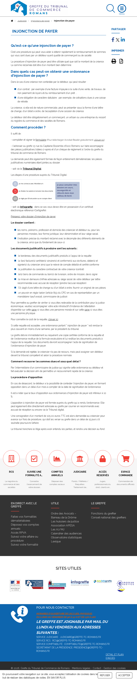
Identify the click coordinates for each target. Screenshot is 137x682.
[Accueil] (12, 21)
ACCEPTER (124, 675)
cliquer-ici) (99, 140)
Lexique (56, 541)
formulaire (41, 139)
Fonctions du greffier (103, 513)
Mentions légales (81, 668)
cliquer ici (53, 319)
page (34, 309)
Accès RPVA (18, 532)
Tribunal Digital (32, 168)
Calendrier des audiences (66, 533)
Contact (97, 668)
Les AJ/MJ (57, 529)
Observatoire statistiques (66, 537)
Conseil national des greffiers (108, 517)
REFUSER (105, 675)
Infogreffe (26, 207)
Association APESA (63, 525)
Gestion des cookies (114, 668)
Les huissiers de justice (65, 521)
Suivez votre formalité (24, 544)
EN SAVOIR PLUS (56, 677)
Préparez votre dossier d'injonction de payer (33, 216)
